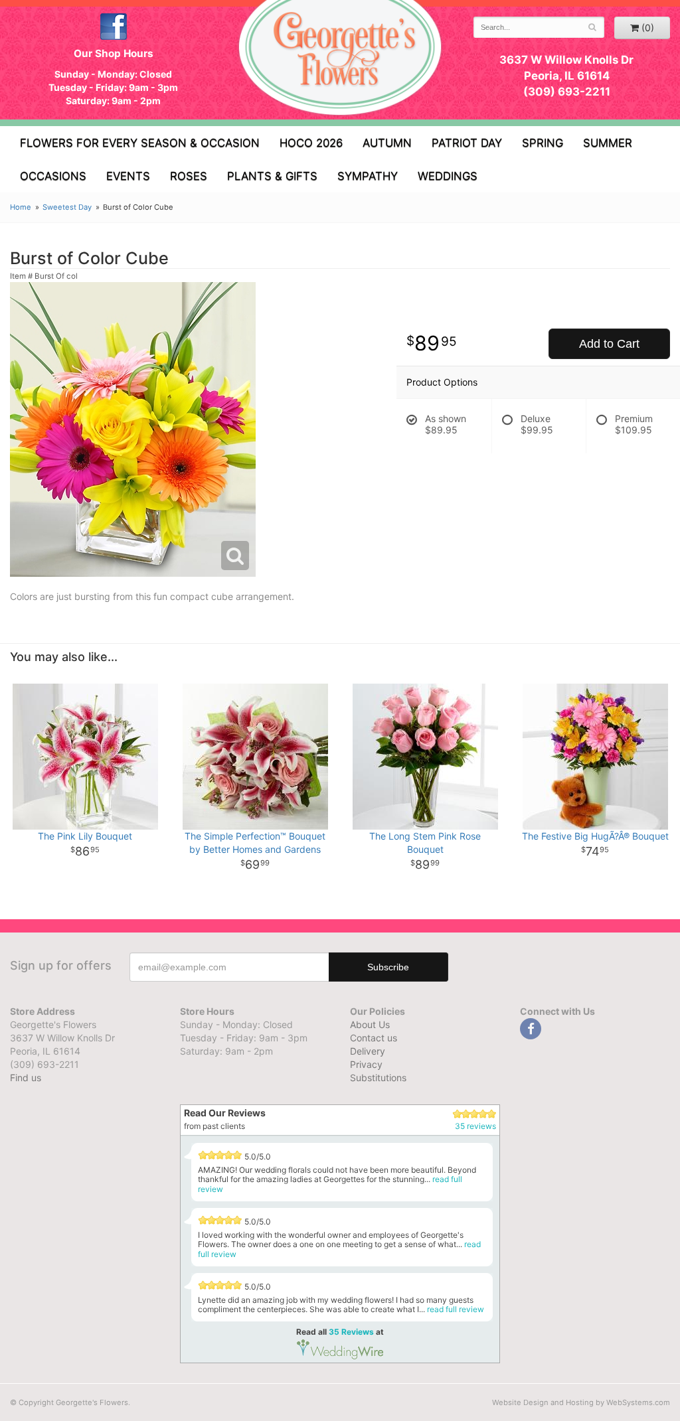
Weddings (447, 176)
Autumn (387, 142)
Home (20, 207)
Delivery (367, 1051)
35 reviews (475, 1126)
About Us (370, 1024)
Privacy (366, 1064)
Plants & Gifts (272, 176)
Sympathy (367, 176)
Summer (607, 142)
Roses (188, 176)
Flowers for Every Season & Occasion (140, 142)
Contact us (373, 1037)
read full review (455, 1309)
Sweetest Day (67, 207)
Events (128, 176)
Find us (25, 1077)
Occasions (53, 176)
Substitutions (378, 1077)
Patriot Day (467, 142)
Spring (542, 142)
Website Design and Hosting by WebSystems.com (581, 1402)
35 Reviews (351, 1332)
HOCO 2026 (311, 142)
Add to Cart (609, 343)
